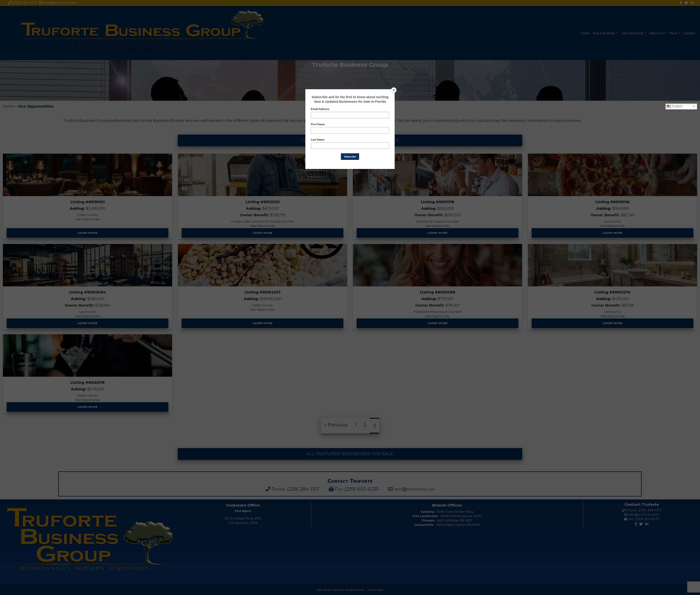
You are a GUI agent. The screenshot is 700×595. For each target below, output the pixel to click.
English (676, 106)
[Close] (393, 90)
